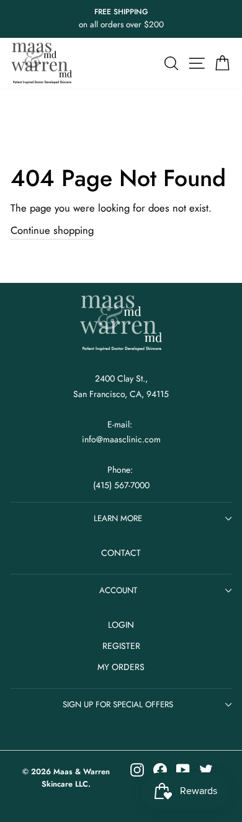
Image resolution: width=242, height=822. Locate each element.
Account (118, 590)
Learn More (118, 518)
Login (121, 625)
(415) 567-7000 (121, 485)
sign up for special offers (118, 704)
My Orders (121, 667)
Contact (121, 553)
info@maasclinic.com (121, 439)
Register (121, 646)
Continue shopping (52, 230)
